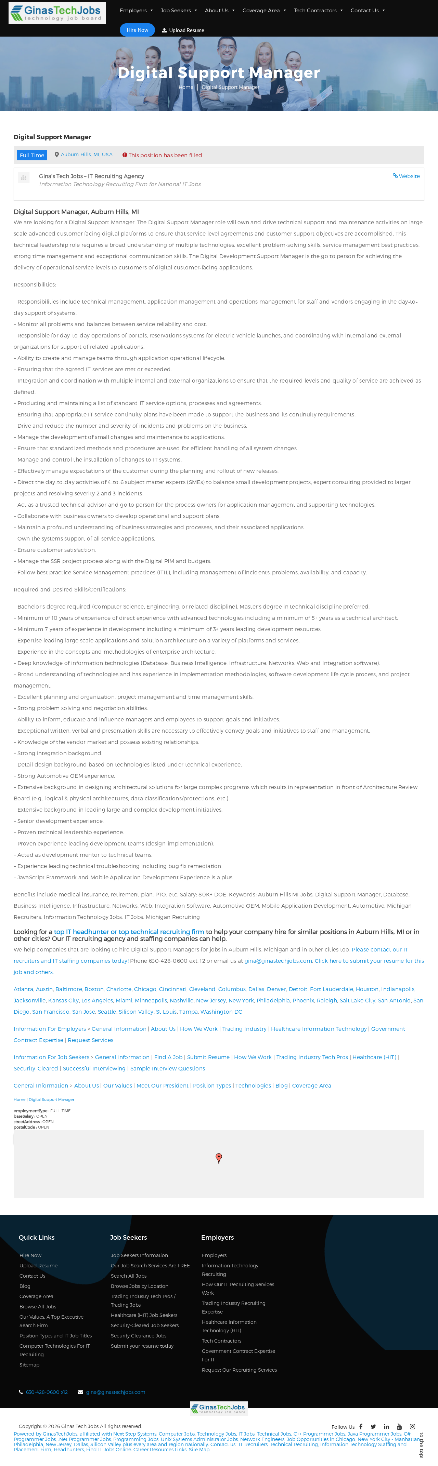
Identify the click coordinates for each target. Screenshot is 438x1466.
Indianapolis (397, 989)
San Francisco (50, 1011)
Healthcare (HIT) (374, 1057)
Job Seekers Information (139, 1255)
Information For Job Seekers (51, 1057)
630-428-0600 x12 (47, 1392)
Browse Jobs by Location (139, 1286)
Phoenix (303, 1000)
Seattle (107, 1011)
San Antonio (394, 1000)
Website (409, 176)
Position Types (212, 1085)
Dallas (256, 989)
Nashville (182, 1000)
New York (241, 1000)
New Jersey (211, 1000)
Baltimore (68, 989)
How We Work (199, 1028)
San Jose (83, 1011)
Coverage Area (261, 10)
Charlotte (119, 989)
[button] (219, 1158)
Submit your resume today (142, 1346)
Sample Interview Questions (167, 1068)
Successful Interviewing (94, 1068)
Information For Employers (50, 1028)
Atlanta (23, 989)
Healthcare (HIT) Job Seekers (144, 1315)
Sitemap (29, 1365)
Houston (367, 989)
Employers (133, 10)
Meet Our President (163, 1085)
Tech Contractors (315, 10)
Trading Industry (244, 1028)
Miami (124, 1000)
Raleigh (327, 1000)
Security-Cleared (36, 1068)
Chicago (145, 989)
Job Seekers (176, 10)
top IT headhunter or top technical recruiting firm (129, 931)
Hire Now (137, 30)
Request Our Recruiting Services (239, 1370)
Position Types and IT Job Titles (56, 1335)
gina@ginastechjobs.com (278, 960)
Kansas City (63, 1000)
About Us (217, 10)
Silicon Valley (136, 1011)
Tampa (188, 1011)
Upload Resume (186, 30)
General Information (119, 1028)
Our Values (117, 1085)
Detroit (298, 989)
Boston (94, 989)
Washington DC (221, 1011)
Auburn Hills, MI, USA (87, 154)
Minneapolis (151, 1000)
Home (186, 87)
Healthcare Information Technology (319, 1028)
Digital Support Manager (51, 1099)
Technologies (253, 1085)
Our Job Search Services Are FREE (150, 1265)
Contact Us (365, 10)
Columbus (232, 989)
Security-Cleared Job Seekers (145, 1325)
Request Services (90, 1040)
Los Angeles (97, 1000)
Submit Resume (208, 1057)
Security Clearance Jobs (138, 1335)
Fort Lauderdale (331, 989)
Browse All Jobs (38, 1306)
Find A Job (168, 1057)
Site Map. (199, 1449)
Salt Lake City (357, 1000)
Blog (281, 1085)
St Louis (166, 1011)
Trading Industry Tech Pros (312, 1057)
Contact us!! (223, 1444)
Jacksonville (30, 1000)
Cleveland (202, 989)
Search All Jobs (128, 1276)
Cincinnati (172, 989)
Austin (44, 989)
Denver (276, 989)
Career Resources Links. (160, 1449)
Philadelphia (273, 1000)
